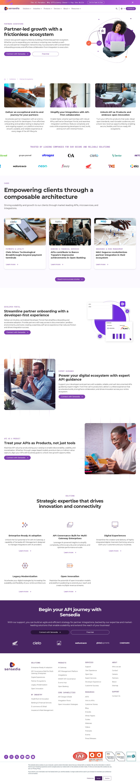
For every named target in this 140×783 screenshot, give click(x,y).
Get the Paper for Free (96, 2)
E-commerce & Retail (39, 706)
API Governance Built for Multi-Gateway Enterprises (42, 672)
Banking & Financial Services (41, 703)
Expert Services (90, 678)
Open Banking (63, 686)
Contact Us (116, 696)
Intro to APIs (89, 700)
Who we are (116, 667)
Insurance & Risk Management (42, 710)
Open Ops (88, 674)
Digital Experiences (38, 677)
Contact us (130, 8)
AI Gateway (62, 667)
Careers (115, 674)
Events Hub (62, 683)
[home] (12, 9)
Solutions (13, 79)
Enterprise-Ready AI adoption (41, 667)
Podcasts (88, 731)
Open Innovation (37, 689)
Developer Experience (93, 682)
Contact (115, 670)
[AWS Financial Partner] (120, 756)
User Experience (91, 670)
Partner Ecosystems (38, 681)
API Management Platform (68, 671)
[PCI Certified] (131, 756)
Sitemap (115, 686)
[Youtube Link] (28, 757)
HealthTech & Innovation (40, 699)
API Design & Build (65, 697)
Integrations (62, 675)
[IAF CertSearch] (80, 756)
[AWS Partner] (111, 756)
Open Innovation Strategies (68, 704)
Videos (87, 727)
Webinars (88, 723)
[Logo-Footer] (16, 666)
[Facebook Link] (6, 757)
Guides (87, 719)
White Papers (90, 716)
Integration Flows (64, 700)
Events (87, 735)
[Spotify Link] (33, 757)
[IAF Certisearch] (80, 756)
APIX (87, 697)
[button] (27, 8)
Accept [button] (98, 778)
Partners (115, 678)
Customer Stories (91, 704)
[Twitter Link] (17, 757)
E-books (88, 712)
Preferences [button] (90, 778)
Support (88, 667)
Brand (114, 682)
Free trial (90, 632)
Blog (87, 708)
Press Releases (90, 738)
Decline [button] (107, 778)
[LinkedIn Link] (22, 757)
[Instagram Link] (11, 757)
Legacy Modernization (39, 685)
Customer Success (92, 686)
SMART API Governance (67, 679)
